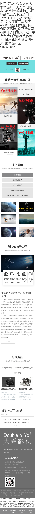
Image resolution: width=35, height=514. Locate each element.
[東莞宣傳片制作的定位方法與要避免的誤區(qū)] (26, 382)
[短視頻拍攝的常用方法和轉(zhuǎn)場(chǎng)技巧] (8, 382)
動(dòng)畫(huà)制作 (17, 190)
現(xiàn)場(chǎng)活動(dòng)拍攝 (17, 195)
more (8, 341)
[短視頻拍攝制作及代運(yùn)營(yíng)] (26, 110)
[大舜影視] (17, 439)
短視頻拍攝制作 (17, 180)
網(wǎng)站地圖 (8, 449)
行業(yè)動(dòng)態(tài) (24, 368)
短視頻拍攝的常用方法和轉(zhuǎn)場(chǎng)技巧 (8, 389)
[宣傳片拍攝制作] (9, 100)
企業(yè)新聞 (7, 368)
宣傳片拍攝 (17, 175)
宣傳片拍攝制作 (9, 116)
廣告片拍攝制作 (17, 185)
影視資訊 (17, 373)
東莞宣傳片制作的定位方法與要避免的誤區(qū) (26, 389)
